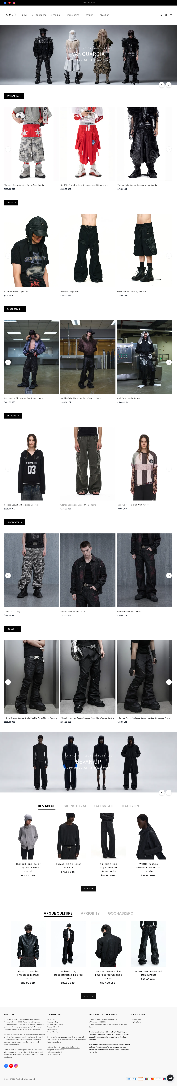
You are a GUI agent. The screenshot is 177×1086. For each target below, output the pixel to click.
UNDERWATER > (14, 522)
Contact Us (51, 1019)
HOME (25, 15)
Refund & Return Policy (55, 1024)
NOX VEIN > (12, 629)
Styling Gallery (137, 1022)
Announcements (137, 1019)
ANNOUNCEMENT (88, 3)
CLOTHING (55, 15)
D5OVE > (11, 202)
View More (88, 888)
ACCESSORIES (73, 15)
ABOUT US (104, 15)
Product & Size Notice (54, 1027)
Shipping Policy (52, 1022)
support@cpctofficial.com (70, 1047)
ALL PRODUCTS (39, 15)
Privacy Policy (52, 1029)
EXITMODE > (13, 415)
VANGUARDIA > (14, 96)
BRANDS (89, 15)
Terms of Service (53, 1032)
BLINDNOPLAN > (15, 309)
